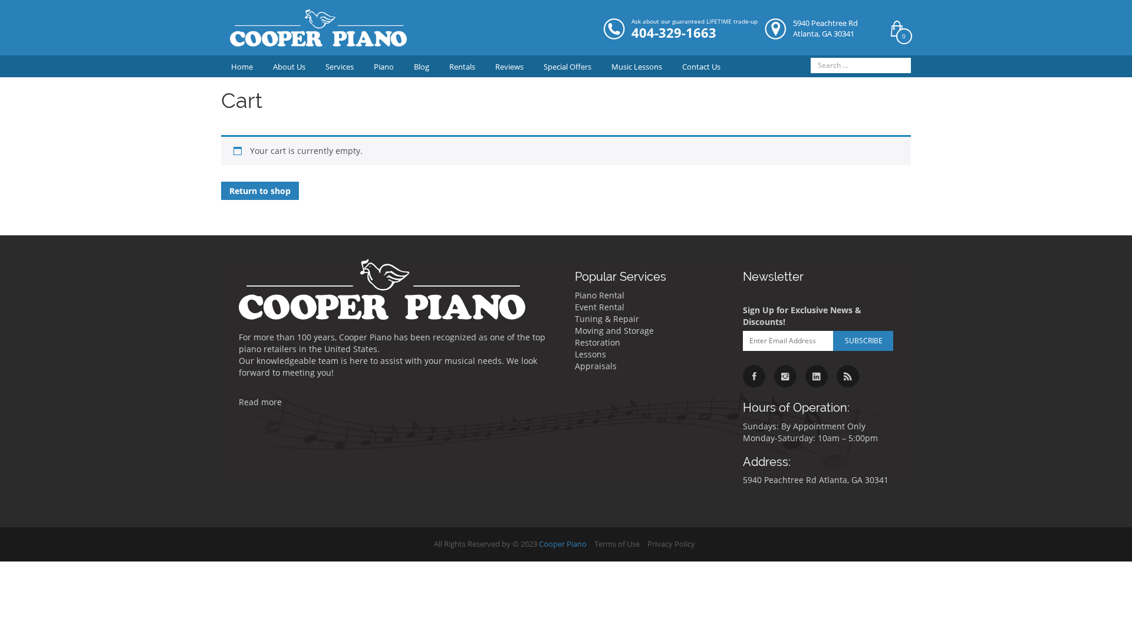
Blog (421, 66)
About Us (289, 66)
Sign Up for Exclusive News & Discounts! (802, 315)
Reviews (509, 66)
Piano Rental (599, 295)
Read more (260, 402)
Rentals (462, 66)
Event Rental (599, 307)
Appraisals (596, 366)
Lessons (590, 354)
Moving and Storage (614, 330)
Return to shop (260, 190)
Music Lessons (636, 66)
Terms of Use (617, 544)
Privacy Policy (671, 544)
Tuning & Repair (607, 318)
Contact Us (701, 66)
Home (242, 66)
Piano (384, 66)
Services (339, 66)
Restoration (597, 342)
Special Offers (567, 66)
